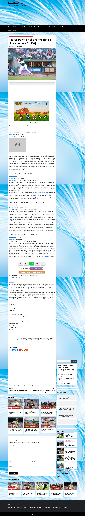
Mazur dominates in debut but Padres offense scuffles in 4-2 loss (18, 390)
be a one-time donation (35, 268)
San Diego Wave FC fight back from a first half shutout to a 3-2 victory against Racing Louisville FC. (70, 458)
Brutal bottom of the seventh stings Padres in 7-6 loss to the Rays (15, 430)
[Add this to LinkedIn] (18, 350)
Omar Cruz (26, 187)
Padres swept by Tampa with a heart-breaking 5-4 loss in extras (31, 412)
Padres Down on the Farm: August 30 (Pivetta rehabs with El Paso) (15, 412)
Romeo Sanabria (12, 237)
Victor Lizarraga (19, 319)
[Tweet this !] (15, 350)
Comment (11, 445)
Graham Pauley (12, 134)
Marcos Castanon (13, 176)
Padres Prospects (27, 385)
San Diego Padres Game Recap (46, 426)
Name (10, 461)
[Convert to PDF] (25, 350)
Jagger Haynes (18, 321)
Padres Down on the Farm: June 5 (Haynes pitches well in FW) (44, 390)
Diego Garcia (19, 46)
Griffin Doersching (47, 226)
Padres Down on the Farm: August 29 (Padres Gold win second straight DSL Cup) (47, 412)
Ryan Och (11, 219)
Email (33, 461)
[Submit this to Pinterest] (20, 350)
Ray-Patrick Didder (44, 192)
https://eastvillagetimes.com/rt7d (34, 84)
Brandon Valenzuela (35, 195)
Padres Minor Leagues (20, 385)
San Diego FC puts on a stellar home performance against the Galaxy (66, 373)
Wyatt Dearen (71, 495)
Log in (9, 504)
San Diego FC (32, 26)
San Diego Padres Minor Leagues (59, 26)
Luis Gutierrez (12, 241)
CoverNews (46, 514)
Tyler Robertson (12, 207)
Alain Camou (11, 239)
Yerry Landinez (44, 256)
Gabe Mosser (12, 153)
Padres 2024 (13, 385)
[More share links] (27, 350)
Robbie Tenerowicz (13, 178)
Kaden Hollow (12, 277)
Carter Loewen (12, 180)
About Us (10, 26)
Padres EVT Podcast (12, 30)
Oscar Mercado (12, 136)
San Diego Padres (17, 26)
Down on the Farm (12, 36)
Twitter (58, 476)
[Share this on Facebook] (13, 350)
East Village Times (16, 3)
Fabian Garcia (48, 431)
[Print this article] (22, 350)
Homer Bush (11, 205)
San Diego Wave (40, 26)
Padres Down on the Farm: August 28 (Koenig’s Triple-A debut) (31, 430)
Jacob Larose (32, 414)
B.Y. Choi (11, 280)
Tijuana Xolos (48, 26)
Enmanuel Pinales (13, 209)
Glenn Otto (11, 282)
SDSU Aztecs (25, 26)
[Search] (76, 27)
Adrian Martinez (17, 165)
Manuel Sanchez (44, 495)
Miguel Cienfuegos (17, 316)
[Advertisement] (42, 16)
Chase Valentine (50, 246)
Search (58, 358)
